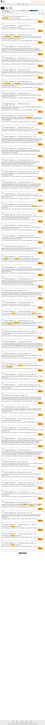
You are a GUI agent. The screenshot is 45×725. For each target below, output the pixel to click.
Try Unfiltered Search (33, 10)
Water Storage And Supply (14, 427)
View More (22, 553)
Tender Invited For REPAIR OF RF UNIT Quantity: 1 (11, 420)
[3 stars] (11, 10)
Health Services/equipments (14, 438)
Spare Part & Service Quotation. (11, 18)
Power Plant (13, 290)
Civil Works (13, 214)
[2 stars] (10, 10)
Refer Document (7, 19)
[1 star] (9, 10)
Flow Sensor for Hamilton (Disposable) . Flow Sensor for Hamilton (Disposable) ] (22, 313)
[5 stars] (14, 10)
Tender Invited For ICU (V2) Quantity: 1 (12, 526)
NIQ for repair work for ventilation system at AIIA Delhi (12, 27)
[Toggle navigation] (43, 1)
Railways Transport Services (14, 34)
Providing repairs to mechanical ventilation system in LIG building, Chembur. (16, 304)
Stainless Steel (14, 171)
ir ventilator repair (23, 10)
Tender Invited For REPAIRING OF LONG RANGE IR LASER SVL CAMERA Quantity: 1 (18, 484)
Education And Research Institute (14, 25)
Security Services (14, 93)
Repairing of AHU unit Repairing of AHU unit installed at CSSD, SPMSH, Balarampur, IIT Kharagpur (20, 129)
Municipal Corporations (14, 302)
